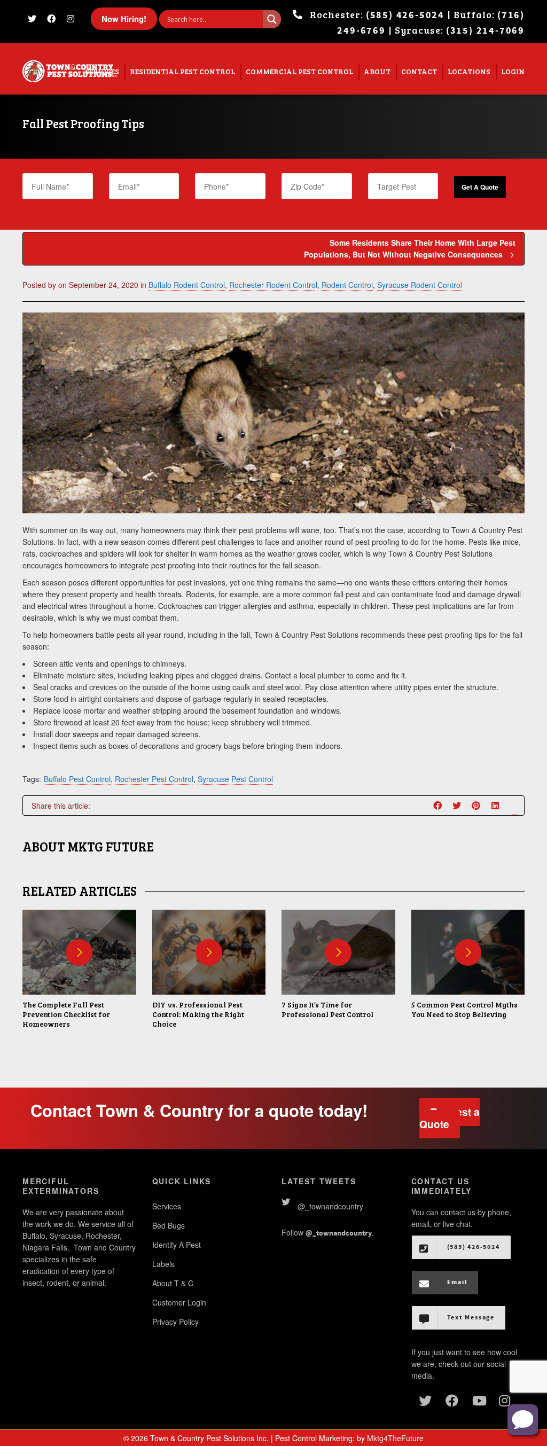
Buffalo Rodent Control (187, 284)
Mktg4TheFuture (395, 1438)
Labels (163, 1264)
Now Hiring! (123, 19)
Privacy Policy (175, 1321)
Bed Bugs (168, 1225)
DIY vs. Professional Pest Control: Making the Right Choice (198, 1014)
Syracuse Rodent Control (419, 284)
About (377, 71)
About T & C (172, 1283)
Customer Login (179, 1302)
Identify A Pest (176, 1244)
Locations (469, 71)
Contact (419, 71)
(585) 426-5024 (405, 15)
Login (513, 71)
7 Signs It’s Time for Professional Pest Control (327, 1009)
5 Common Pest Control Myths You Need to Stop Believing (464, 1009)
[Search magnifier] (272, 19)
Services (166, 1206)
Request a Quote (449, 1118)
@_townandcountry (330, 1206)
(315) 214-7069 (485, 30)
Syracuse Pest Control (235, 778)
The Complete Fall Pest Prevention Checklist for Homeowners (66, 1014)
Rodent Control (347, 284)
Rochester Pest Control (154, 778)
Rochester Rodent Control (273, 284)
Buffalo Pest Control (77, 778)
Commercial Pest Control (299, 71)
